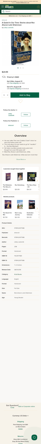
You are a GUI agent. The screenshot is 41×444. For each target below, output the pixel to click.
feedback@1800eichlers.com (22, 2)
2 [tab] (20, 68)
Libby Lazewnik (8, 27)
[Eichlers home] (9, 6)
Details (20, 429)
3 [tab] (23, 68)
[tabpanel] (20, 48)
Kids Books (18, 274)
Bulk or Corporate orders (26, 406)
